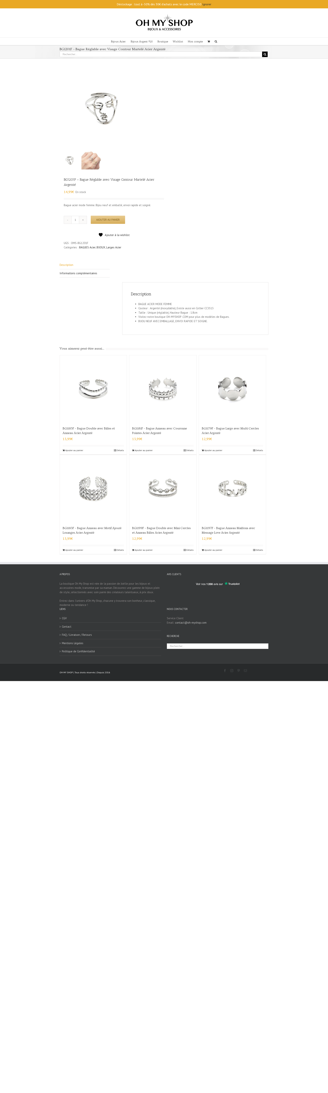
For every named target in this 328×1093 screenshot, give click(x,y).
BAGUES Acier (87, 247)
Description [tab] (66, 265)
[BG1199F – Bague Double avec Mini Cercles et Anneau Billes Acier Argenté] (162, 488)
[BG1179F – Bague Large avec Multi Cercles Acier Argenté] (232, 388)
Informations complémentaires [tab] (78, 273)
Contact (66, 626)
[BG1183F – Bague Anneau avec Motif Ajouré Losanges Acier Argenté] (93, 488)
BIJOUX (101, 247)
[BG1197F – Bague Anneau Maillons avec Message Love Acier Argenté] (232, 488)
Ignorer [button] (206, 4)
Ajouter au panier (108, 219)
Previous (62, 109)
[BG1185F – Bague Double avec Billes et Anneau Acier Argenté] (93, 388)
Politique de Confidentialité (78, 651)
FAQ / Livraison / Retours (77, 635)
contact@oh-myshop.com (191, 622)
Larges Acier (113, 247)
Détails (120, 450)
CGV (64, 618)
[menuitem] (121, 41)
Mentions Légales (72, 643)
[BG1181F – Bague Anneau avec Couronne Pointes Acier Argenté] (162, 388)
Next (161, 109)
